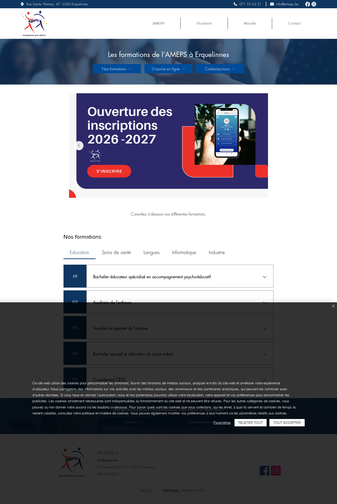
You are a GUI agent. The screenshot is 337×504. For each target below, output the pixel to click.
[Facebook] (307, 4)
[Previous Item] (78, 145)
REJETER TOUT (250, 422)
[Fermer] (333, 306)
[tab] (80, 252)
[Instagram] (314, 4)
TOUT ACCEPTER (287, 422)
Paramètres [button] (222, 422)
